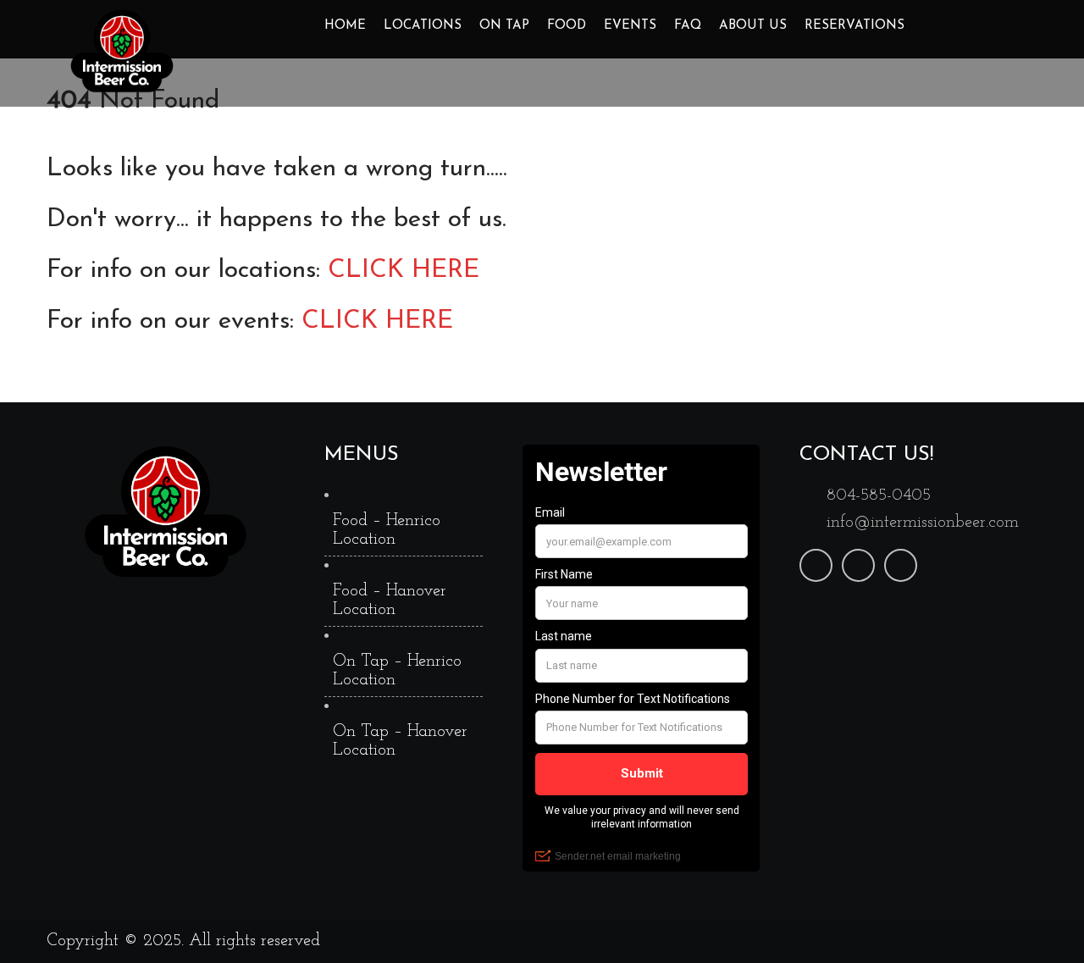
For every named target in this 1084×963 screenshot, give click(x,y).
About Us (753, 25)
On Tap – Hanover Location (400, 741)
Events (630, 25)
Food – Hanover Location (389, 600)
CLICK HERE (403, 270)
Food (566, 25)
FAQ (687, 25)
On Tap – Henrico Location (397, 671)
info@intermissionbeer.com (923, 522)
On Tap (504, 25)
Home (345, 25)
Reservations (854, 25)
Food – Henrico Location (386, 530)
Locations (423, 25)
